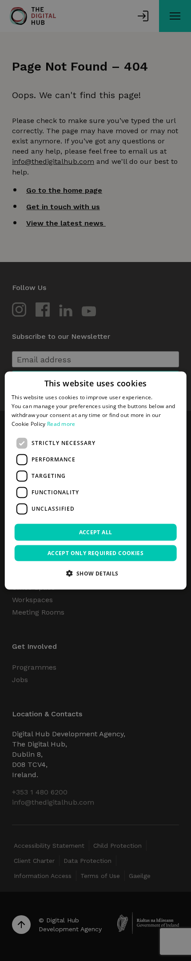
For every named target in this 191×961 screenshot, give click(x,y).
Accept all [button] (95, 532)
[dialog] (96, 481)
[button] (95, 573)
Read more (61, 423)
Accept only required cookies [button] (95, 552)
